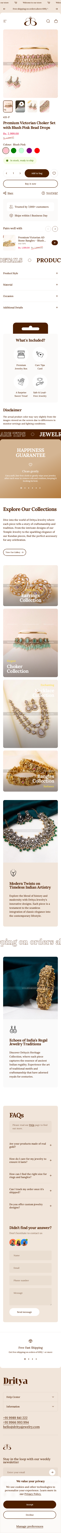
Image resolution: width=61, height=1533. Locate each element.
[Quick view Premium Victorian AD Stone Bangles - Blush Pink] (55, 242)
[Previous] (4, 9)
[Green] (13, 150)
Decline (30, 1514)
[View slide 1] (21, 488)
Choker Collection (18, 668)
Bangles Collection (43, 778)
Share (10, 193)
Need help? (52, 193)
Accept (29, 1504)
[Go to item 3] (32, 106)
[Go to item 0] (8, 106)
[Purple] (29, 150)
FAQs (31, 1125)
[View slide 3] (28, 488)
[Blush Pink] (5, 150)
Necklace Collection (43, 692)
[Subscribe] (52, 1472)
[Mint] (21, 150)
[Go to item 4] (44, 106)
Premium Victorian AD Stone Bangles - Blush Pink (31, 240)
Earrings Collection (30, 597)
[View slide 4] (32, 488)
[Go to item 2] (20, 106)
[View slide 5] (36, 488)
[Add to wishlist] (54, 173)
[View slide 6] (40, 488)
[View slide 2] (25, 488)
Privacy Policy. (32, 1493)
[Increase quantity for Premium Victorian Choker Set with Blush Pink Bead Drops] (20, 173)
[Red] (37, 150)
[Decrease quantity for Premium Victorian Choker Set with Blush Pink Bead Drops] (6, 173)
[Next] (56, 9)
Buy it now (30, 183)
